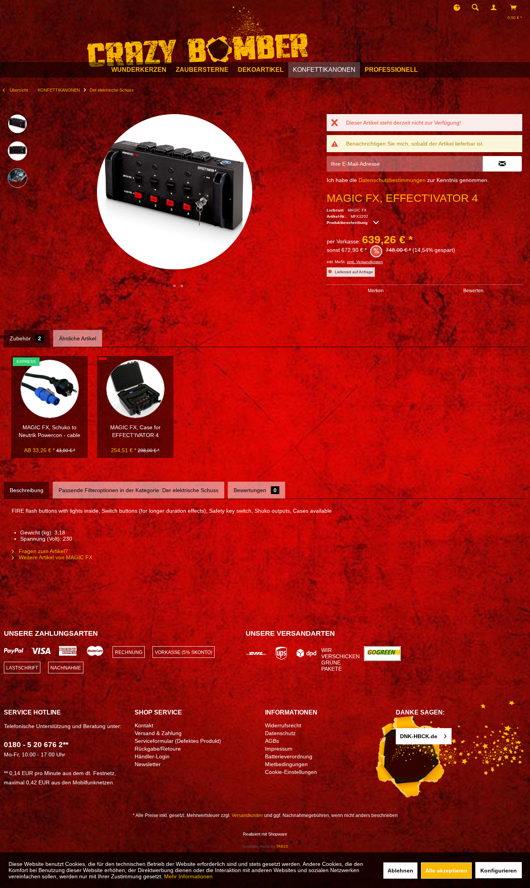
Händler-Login (152, 756)
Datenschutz (280, 733)
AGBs (272, 741)
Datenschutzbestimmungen (392, 180)
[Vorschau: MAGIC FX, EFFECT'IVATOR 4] (17, 124)
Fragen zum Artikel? (42, 551)
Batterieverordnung (288, 756)
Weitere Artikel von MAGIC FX (54, 557)
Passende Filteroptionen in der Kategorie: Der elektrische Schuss (138, 490)
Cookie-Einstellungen (291, 772)
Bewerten (473, 290)
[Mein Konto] (495, 7)
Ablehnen (400, 870)
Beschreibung (26, 490)
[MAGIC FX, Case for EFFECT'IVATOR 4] (135, 389)
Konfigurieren (498, 870)
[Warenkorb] (515, 7)
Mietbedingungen (286, 764)
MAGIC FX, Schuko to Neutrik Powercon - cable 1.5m (49, 431)
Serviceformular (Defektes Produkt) (178, 741)
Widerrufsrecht (283, 725)
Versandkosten (247, 815)
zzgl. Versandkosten (365, 262)
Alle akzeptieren (446, 870)
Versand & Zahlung (158, 733)
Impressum (279, 749)
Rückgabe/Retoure (158, 749)
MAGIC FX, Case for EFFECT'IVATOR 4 (135, 431)
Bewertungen (255, 490)
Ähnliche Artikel (77, 338)
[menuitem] (477, 7)
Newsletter (148, 764)
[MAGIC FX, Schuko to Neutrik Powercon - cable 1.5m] (50, 389)
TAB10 (282, 846)
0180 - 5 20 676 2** (36, 745)
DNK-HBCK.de (418, 736)
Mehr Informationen (188, 876)
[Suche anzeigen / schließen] (475, 7)
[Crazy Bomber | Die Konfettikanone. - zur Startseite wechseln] (197, 34)
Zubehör (25, 338)
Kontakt (144, 725)
